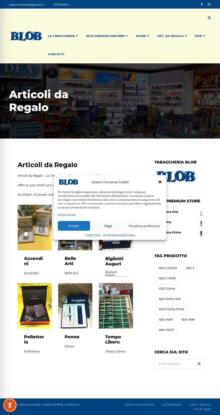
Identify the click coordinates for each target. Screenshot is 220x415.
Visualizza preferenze (144, 226)
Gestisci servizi (67, 214)
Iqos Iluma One (170, 299)
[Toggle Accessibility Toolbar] (10, 405)
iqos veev (188, 319)
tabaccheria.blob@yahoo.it (26, 4)
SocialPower (72, 404)
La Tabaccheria (61, 36)
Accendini (31, 273)
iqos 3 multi (167, 278)
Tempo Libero (113, 339)
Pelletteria (32, 351)
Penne (72, 336)
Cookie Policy (93, 234)
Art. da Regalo (170, 36)
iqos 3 (190, 268)
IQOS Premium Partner (105, 36)
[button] (160, 182)
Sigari (141, 36)
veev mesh (166, 330)
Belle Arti (70, 261)
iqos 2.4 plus (168, 268)
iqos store (166, 319)
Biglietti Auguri (114, 261)
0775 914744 (61, 4)
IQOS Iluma (167, 288)
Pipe (198, 36)
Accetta (74, 226)
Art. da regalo (202, 409)
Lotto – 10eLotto (200, 404)
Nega (108, 226)
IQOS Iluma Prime (171, 309)
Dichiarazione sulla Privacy (119, 234)
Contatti (56, 54)
